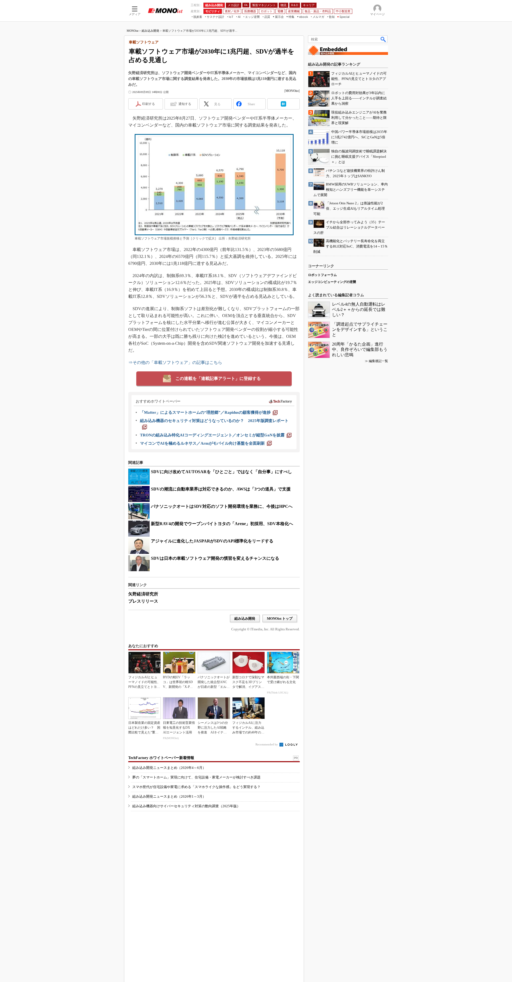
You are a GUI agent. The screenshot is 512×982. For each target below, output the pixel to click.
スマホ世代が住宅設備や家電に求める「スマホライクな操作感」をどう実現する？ (196, 787)
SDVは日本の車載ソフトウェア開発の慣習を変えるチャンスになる (215, 558)
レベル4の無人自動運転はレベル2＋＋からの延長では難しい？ (358, 309)
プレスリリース (143, 601)
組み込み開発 (150, 30)
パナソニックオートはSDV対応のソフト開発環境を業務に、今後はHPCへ (222, 506)
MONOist (132, 30)
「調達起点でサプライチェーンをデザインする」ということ (359, 329)
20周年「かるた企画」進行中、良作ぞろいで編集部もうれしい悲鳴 (359, 349)
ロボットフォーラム (322, 275)
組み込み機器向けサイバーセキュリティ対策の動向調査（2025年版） (186, 806)
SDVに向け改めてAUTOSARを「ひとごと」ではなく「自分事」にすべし (221, 471)
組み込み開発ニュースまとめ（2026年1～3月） (169, 796)
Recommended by (267, 744)
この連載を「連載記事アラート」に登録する (218, 378)
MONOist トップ (280, 618)
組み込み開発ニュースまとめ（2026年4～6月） (169, 768)
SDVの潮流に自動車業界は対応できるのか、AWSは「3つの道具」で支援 (221, 489)
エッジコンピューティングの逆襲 (332, 282)
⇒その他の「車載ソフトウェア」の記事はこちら (175, 362)
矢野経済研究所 (143, 594)
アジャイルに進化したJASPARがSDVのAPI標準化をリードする (212, 541)
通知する (184, 104)
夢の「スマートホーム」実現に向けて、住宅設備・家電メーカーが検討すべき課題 (196, 777)
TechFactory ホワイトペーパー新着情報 (161, 758)
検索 (383, 39)
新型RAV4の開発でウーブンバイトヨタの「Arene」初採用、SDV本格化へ (222, 523)
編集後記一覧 (378, 361)
